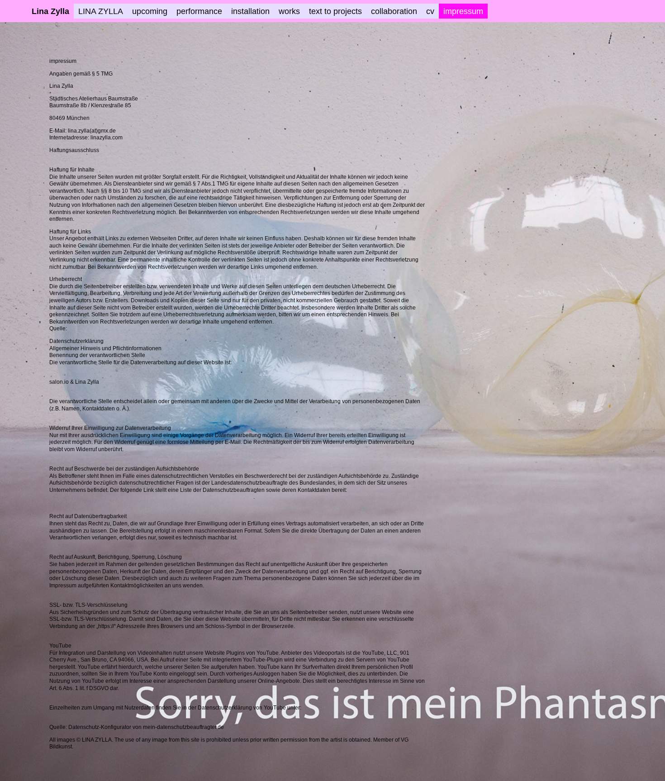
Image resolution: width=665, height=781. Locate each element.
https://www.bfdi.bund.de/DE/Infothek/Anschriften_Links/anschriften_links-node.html (151, 497)
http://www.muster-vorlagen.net (106, 328)
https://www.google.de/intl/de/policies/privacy (357, 708)
